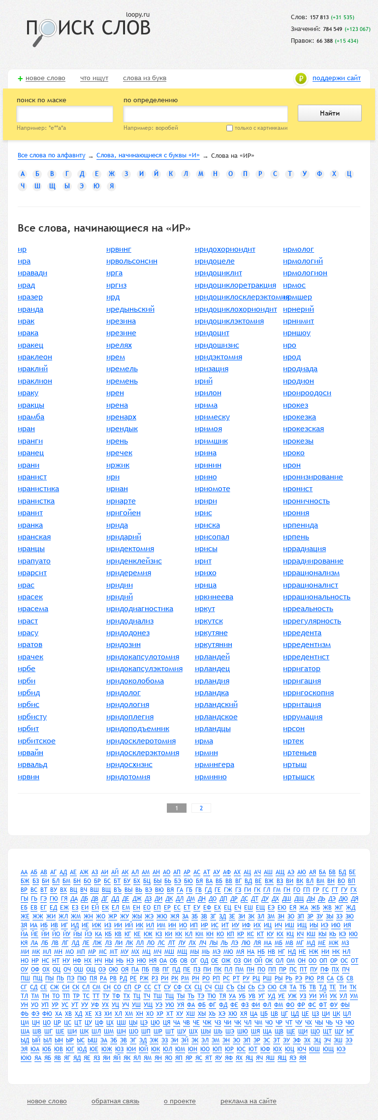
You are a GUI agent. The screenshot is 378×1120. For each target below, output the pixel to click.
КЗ (159, 934)
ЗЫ (329, 916)
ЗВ (204, 916)
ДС (244, 898)
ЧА (176, 1022)
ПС (293, 969)
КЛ (188, 934)
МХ (135, 951)
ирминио (211, 776)
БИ (45, 881)
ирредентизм (307, 644)
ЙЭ (88, 934)
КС (250, 934)
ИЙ (129, 925)
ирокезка (299, 416)
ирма (204, 740)
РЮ (309, 978)
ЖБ (315, 907)
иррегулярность (312, 620)
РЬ (288, 978)
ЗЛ (260, 916)
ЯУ (218, 1058)
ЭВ (123, 1040)
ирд (113, 296)
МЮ (228, 951)
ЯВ (57, 1058)
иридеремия (128, 572)
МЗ (345, 943)
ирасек (30, 596)
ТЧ (146, 996)
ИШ (289, 925)
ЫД (25, 1040)
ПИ (207, 969)
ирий (204, 380)
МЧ (157, 951)
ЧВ (186, 1022)
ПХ (335, 969)
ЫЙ (36, 1040)
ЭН (226, 1040)
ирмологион (305, 272)
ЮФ (265, 1049)
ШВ (36, 1031)
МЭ (216, 951)
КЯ (24, 943)
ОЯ (124, 969)
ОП (323, 960)
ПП (272, 969)
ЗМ (271, 916)
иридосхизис (129, 764)
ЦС (67, 1022)
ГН (287, 889)
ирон (292, 465)
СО (117, 987)
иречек (119, 452)
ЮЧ (301, 1049)
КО (220, 934)
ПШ (25, 978)
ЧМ (258, 1022)
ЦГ (284, 1013)
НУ (66, 960)
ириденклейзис (134, 560)
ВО (341, 881)
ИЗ (107, 925)
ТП (66, 996)
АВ (43, 872)
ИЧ (278, 925)
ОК (269, 960)
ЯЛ (137, 1058)
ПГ (165, 969)
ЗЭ (339, 916)
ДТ (254, 898)
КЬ (332, 934)
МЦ (146, 951)
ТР (76, 996)
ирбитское (37, 740)
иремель (122, 368)
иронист (298, 488)
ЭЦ (317, 1040)
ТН (45, 996)
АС (196, 872)
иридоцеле (215, 260)
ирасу (28, 632)
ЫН (59, 1040)
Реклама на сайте (248, 1101)
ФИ (256, 1005)
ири (113, 476)
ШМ (109, 1031)
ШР (158, 1031)
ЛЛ (140, 943)
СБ (340, 978)
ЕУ (196, 907)
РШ (267, 978)
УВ (252, 996)
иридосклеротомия (141, 740)
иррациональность (316, 596)
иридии (119, 584)
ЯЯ (302, 1058)
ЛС (161, 943)
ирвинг (118, 249)
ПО (261, 969)
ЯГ (67, 1058)
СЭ (261, 987)
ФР (301, 1005)
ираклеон (35, 356)
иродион (298, 380)
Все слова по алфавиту (51, 155)
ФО (290, 1005)
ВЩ (106, 889)
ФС (312, 1005)
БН (77, 881)
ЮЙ (143, 1049)
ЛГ (65, 943)
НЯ (153, 960)
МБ (279, 943)
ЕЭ (271, 907)
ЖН (88, 916)
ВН (331, 881)
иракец (30, 345)
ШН (121, 1031)
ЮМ (180, 1049)
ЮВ (58, 1049)
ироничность (306, 500)
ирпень (296, 536)
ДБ (84, 898)
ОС (344, 960)
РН (195, 978)
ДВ (94, 898)
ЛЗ (108, 943)
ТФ (116, 996)
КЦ (290, 934)
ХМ (129, 1013)
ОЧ (67, 969)
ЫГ (350, 1031)
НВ (271, 951)
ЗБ (194, 916)
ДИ (158, 898)
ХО (150, 1013)
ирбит (28, 728)
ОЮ (113, 969)
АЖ (84, 872)
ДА (74, 898)
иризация (211, 368)
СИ (65, 987)
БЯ (199, 881)
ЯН (158, 1058)
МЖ (334, 943)
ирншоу (297, 332)
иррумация (302, 716)
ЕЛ (115, 907)
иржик (117, 465)
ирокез (295, 405)
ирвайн (30, 752)
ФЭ (35, 1013)
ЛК (129, 943)
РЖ (144, 978)
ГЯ (64, 898)
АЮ (301, 872)
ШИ (72, 1031)
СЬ (251, 987)
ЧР (279, 1022)
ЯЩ (282, 1058)
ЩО (315, 1031)
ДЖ (137, 898)
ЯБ (47, 1058)
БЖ (25, 881)
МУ (124, 951)
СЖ (54, 987)
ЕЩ (260, 907)
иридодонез (128, 632)
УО (34, 1005)
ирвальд (32, 764)
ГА (180, 889)
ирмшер (297, 296)
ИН (172, 925)
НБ (261, 951)
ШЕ (60, 1031)
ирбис (28, 704)
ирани (28, 465)
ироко (294, 452)
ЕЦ (227, 907)
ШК (84, 1031)
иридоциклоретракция (235, 285)
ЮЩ (328, 1049)
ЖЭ (149, 916)
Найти (330, 113)
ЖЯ (174, 916)
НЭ (130, 960)
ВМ (320, 881)
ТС (86, 996)
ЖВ (327, 907)
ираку (28, 392)
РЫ (279, 978)
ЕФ (207, 907)
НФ (77, 960)
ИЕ (85, 925)
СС (147, 987)
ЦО (47, 1022)
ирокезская (303, 428)
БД (342, 872)
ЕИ (85, 907)
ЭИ (174, 1040)
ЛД (75, 943)
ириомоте (212, 488)
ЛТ (171, 943)
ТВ (312, 987)
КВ (118, 934)
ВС (34, 889)
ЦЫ (133, 1022)
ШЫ (206, 1031)
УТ (74, 1005)
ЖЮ (162, 916)
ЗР (310, 916)
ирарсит (32, 572)
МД (311, 943)
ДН (202, 898)
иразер (30, 296)
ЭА (103, 1040)
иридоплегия (130, 716)
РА (103, 978)
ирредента (302, 632)
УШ (136, 1005)
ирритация (302, 704)
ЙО (56, 934)
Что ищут (94, 78)
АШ (268, 872)
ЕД (53, 907)
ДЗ (148, 898)
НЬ (120, 960)
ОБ (173, 960)
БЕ (352, 872)
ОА (163, 960)
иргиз (116, 285)
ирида (117, 525)
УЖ (292, 996)
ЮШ (314, 1049)
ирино (206, 476)
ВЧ (83, 889)
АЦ (247, 872)
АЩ (280, 872)
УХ (105, 1005)
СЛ (86, 987)
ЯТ (208, 1058)
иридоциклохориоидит (236, 309)
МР (92, 951)
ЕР (167, 907)
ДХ (275, 898)
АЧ (257, 872)
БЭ (177, 881)
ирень (117, 440)
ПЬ (60, 978)
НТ (56, 960)
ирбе (26, 668)
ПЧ (345, 969)
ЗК (251, 916)
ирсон (294, 728)
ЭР (256, 1040)
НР (35, 960)
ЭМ (216, 1040)
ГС (325, 889)
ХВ (68, 1013)
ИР (204, 925)
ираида (30, 309)
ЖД (350, 907)
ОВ (184, 960)
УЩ (148, 1005)
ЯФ (229, 1058)
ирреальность (308, 608)
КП (230, 934)
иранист (32, 476)
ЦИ (326, 1013)
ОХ (46, 969)
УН (24, 1005)
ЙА (24, 934)
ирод (292, 356)
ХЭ (222, 1013)
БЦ (147, 881)
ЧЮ (350, 1022)
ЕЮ (282, 907)
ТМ (35, 996)
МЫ (194, 951)
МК (36, 951)
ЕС (177, 907)
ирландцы (213, 728)
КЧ (300, 934)
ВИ (289, 881)
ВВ (228, 881)
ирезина (121, 320)
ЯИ (106, 1058)
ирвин (28, 776)
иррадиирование (313, 560)
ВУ (53, 889)
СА (330, 978)
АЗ (95, 872)
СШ (219, 987)
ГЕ (218, 889)
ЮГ (70, 1049)
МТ (114, 951)
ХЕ (88, 1013)
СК (75, 987)
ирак (26, 320)
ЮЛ (167, 1049)
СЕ (43, 987)
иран (26, 428)
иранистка (36, 500)
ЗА (185, 916)
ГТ (335, 889)
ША (25, 1031)
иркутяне (211, 632)
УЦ (115, 1005)
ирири (206, 500)
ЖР (112, 916)
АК (125, 872)
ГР (316, 889)
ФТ (323, 1005)
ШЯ (255, 1031)
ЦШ (121, 1022)
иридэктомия (218, 356)
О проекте (180, 1101)
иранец (31, 452)
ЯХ (239, 1058)
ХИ (108, 1013)
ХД (78, 1013)
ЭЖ (154, 1040)
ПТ (303, 969)
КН (210, 934)
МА (268, 943)
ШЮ (242, 1031)
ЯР (189, 1058)
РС (226, 978)
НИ (325, 951)
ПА (135, 969)
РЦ (256, 978)
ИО (183, 925)
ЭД (143, 1040)
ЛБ (44, 943)
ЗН (281, 916)
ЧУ (298, 1022)
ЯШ (270, 1058)
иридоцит (212, 332)
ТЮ (211, 996)
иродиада (300, 368)
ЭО (236, 1040)
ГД (208, 889)
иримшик (211, 440)
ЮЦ (289, 1049)
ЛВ (55, 943)
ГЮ (54, 898)
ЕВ (34, 907)
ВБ (219, 881)
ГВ (198, 889)
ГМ (277, 889)
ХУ (179, 1013)
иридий (119, 596)
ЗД (222, 916)
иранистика (38, 488)
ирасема (33, 608)
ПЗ (196, 969)
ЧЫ (319, 1022)
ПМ (239, 969)
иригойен (123, 512)
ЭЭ (349, 1040)
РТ (236, 978)
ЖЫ (137, 916)
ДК (169, 898)
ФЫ (345, 1005)
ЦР (57, 1022)
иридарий (123, 536)
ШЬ (218, 1031)
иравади (32, 272)
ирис (203, 512)
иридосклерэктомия (142, 752)
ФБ (202, 1005)
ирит (203, 560)
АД (63, 872)
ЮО (205, 1049)
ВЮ (159, 889)
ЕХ (217, 907)
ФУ (334, 1005)
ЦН (36, 1022)
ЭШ (338, 1040)
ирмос (294, 285)
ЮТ (253, 1049)
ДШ (286, 898)
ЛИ (119, 943)
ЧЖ (207, 1022)
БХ (136, 881)
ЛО (151, 943)
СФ (178, 987)
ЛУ (182, 943)
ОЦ (57, 969)
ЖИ (51, 916)
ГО (296, 889)
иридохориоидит (225, 249)
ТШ (157, 996)
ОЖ (226, 960)
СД (33, 987)
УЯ (180, 1005)
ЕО (147, 907)
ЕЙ (95, 907)
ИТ (225, 925)
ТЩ (169, 996)
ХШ (190, 1013)
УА (232, 996)
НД (292, 951)
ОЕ (215, 960)
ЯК (127, 1058)
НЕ (302, 951)
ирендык (122, 428)
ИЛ (150, 925)
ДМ (191, 898)
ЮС (241, 1049)
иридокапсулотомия (142, 656)
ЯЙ (117, 1058)
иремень (122, 380)
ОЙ (258, 960)
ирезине (121, 332)
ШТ (169, 1031)
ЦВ (274, 1013)
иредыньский (130, 309)
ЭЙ (185, 1040)
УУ (84, 1005)
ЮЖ (106, 1049)
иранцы (31, 548)
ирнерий (298, 309)
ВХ (63, 889)
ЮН (192, 1049)
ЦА (253, 1013)
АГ (53, 872)
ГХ (353, 889)
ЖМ (76, 916)
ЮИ (131, 1049)
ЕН (136, 907)
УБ (242, 996)
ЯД (77, 1058)
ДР (234, 898)
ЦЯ (166, 1022)
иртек (293, 740)
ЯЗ (97, 1058)
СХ (188, 987)
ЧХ (308, 1022)
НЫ (109, 960)
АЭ (290, 872)
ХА (58, 1013)
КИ (168, 934)
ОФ (35, 969)
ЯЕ (87, 1058)
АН (156, 872)
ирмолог (298, 249)
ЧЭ (339, 1022)
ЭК (194, 1040)
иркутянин (213, 644)
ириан (117, 488)
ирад (26, 285)
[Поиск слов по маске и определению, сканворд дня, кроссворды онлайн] (88, 29)
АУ (216, 872)
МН (58, 951)
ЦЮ (155, 1022)
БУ (127, 881)
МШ (169, 951)
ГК (257, 889)
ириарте (121, 500)
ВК (299, 881)
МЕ (322, 943)
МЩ (182, 951)
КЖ (148, 934)
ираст (28, 620)
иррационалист (310, 584)
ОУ (24, 969)
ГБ (189, 889)
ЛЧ (202, 943)
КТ (260, 934)
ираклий (33, 368)
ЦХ (110, 1022)
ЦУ (88, 1022)
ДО (213, 898)
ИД (75, 925)
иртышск (299, 776)
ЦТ (78, 1022)
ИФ (246, 925)
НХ (88, 960)
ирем (115, 356)
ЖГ (339, 907)
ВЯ (170, 889)
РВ (113, 978)
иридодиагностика (139, 608)
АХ (237, 872)
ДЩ (299, 898)
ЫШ (92, 1040)
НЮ (141, 960)
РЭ (298, 978)
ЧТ (288, 1022)
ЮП (217, 1049)
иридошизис (217, 345)
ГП (306, 889)
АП (177, 872)
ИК (139, 925)
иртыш (295, 764)
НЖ (313, 951)
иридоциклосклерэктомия (242, 296)
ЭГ (133, 1040)
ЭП (247, 1040)
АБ (34, 872)
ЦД (295, 1013)
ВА (209, 881)
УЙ (323, 996)
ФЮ (47, 1013)
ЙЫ (77, 934)
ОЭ (102, 969)
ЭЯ (24, 1049)
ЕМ (126, 907)
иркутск (209, 620)
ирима (206, 405)
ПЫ (49, 978)
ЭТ (276, 1040)
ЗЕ (232, 916)
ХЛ (118, 1013)
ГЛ (266, 889)
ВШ (94, 889)
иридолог (123, 692)
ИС (215, 925)
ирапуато (34, 560)
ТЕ (332, 987)
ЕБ (24, 907)
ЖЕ (25, 916)
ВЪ (118, 889)
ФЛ (267, 1005)
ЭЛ (205, 1040)
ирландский (216, 704)
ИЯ (347, 925)
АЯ (312, 872)
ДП (223, 898)
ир (22, 249)
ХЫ (202, 1013)
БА (322, 872)
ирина (206, 452)
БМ (66, 881)
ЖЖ (37, 916)
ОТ (354, 960)
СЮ (272, 987)
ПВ (155, 969)
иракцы (31, 405)
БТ (117, 881)
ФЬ (25, 1013)
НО (25, 960)
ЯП (179, 1058)
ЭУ (286, 1040)
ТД (322, 987)
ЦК (336, 1013)
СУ (167, 987)
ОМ (290, 960)
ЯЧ (259, 1058)
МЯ (240, 951)
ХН (139, 1013)
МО (69, 951)
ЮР (229, 1049)
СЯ (283, 987)
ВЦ (73, 889)
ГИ (247, 889)
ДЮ (343, 898)
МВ (289, 943)
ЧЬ (329, 1022)
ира (24, 260)
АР (187, 872)
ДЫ (311, 898)
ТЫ (181, 996)
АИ (104, 872)
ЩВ (279, 1031)
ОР (334, 960)
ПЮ (82, 978)
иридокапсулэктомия (144, 668)
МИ (25, 951)
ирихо (206, 572)
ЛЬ (224, 943)
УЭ (159, 1005)
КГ (128, 934)
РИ (164, 978)
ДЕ (125, 898)
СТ (157, 987)
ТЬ (191, 996)
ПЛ (228, 969)
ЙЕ (34, 934)
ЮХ (277, 1049)
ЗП (300, 916)
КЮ (353, 934)
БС (107, 881)
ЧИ (227, 1022)
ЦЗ (315, 1013)
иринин (208, 465)
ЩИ (303, 1031)
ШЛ (96, 1031)
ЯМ (148, 1058)
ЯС (198, 1058)
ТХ (126, 996)
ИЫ (314, 925)
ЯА (37, 1058)
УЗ (303, 996)
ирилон (208, 392)
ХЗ (98, 1013)
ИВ (54, 925)
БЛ (56, 881)
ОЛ (280, 960)
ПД (176, 969)
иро (289, 345)
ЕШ (248, 907)
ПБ (145, 969)
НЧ (98, 960)
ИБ (44, 925)
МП (81, 951)
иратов (30, 644)
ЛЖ (97, 943)
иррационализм (311, 572)
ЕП (157, 907)
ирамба (31, 416)
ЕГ (43, 907)
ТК (352, 987)
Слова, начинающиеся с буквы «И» (148, 155)
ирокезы (298, 440)
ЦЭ (144, 1022)
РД (123, 978)
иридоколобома (135, 680)
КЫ (322, 934)
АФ (227, 872)
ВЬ (138, 889)
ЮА (35, 1049)
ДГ (104, 898)
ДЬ (321, 898)
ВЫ (128, 889)
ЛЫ (213, 943)
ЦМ (25, 1022)
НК (336, 951)
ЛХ (192, 943)
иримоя (208, 428)
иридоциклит (218, 272)
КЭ (342, 934)
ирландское (216, 716)
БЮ (188, 881)
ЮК (155, 1049)
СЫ (241, 987)
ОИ (248, 960)
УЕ (281, 996)
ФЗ (245, 1005)
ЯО (168, 1058)
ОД (204, 960)
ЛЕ (86, 943)
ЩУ (339, 1031)
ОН (302, 960)
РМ (185, 978)
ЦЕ (305, 1013)
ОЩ (90, 969)
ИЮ (336, 925)
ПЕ (186, 969)
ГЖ (228, 889)
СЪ (230, 987)
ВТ (43, 889)
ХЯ (243, 1013)
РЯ (320, 978)
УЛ (343, 996)
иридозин (123, 644)
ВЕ (258, 881)
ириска (207, 525)
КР (240, 934)
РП (216, 978)
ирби (26, 680)
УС (65, 1005)
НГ (281, 951)
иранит (30, 512)
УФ (95, 1005)
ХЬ (212, 1013)
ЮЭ (341, 1049)
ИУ (235, 925)
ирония (296, 512)
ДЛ (180, 898)
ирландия (212, 680)
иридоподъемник (137, 728)
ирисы (206, 548)
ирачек (30, 656)
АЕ (73, 872)
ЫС (81, 1040)
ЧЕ (196, 1022)
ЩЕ (290, 1031)
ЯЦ (249, 1058)
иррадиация (304, 548)
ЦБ (264, 1013)
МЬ (206, 951)
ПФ (324, 969)
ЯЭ (292, 1058)
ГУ (344, 889)
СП (127, 987)
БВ (332, 872)
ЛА (34, 943)
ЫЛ (47, 1040)
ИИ (118, 925)
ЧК (237, 1022)
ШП (146, 1031)
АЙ (115, 872)
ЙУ (66, 934)
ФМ (278, 1005)
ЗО (290, 916)
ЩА (267, 1031)
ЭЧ (327, 1040)
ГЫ (24, 898)
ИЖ (96, 925)
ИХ (257, 925)
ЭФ (297, 1040)
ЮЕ (94, 1049)
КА (98, 934)
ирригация (302, 680)
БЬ (167, 881)
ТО (56, 996)
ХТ (169, 1013)
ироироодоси (307, 392)
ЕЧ (237, 907)
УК (333, 996)
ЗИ (241, 916)
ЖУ (124, 916)
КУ (270, 934)
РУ (246, 978)
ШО (133, 1031)
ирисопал (212, 536)
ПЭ (70, 978)
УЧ (125, 1005)
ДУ (265, 898)
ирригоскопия (308, 692)
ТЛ (24, 996)
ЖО (100, 916)
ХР (160, 1013)
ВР (24, 889)
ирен (115, 392)
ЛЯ (257, 943)
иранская (34, 536)
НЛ (346, 951)
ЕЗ (75, 907)
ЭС (266, 1040)
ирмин (206, 752)
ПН (250, 969)
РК (174, 978)
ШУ (181, 1031)
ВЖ (269, 881)
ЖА (303, 907)
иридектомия (130, 548)
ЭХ (307, 1040)
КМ (199, 934)
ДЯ (354, 898)
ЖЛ (63, 916)
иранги (30, 440)
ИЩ (302, 925)
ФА (191, 1005)
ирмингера (214, 764)
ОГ (193, 960)
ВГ (238, 881)
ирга (114, 272)
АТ (206, 872)
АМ (146, 872)
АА (24, 872)
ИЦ (268, 925)
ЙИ (45, 934)
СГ (24, 987)
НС (45, 960)
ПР (282, 969)
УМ (354, 996)
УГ (261, 996)
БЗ (35, 881)
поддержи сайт (337, 78)
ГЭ (43, 898)
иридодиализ (130, 620)
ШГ (48, 1031)
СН (107, 987)
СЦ (198, 987)
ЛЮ (246, 943)
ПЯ (93, 978)
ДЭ (332, 898)
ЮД (82, 1049)
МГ (300, 943)
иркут (205, 608)
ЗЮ (350, 916)
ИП (194, 925)
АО (166, 872)
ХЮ (232, 1013)
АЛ (135, 872)
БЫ (157, 881)
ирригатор (301, 668)
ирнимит (298, 320)
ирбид (29, 692)
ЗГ (213, 916)
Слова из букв (144, 78)
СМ (96, 987)
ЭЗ (164, 1040)
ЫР (70, 1040)
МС (103, 951)
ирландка (212, 692)
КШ (311, 934)
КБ (108, 934)
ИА (33, 925)
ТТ (96, 996)
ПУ (313, 969)
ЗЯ (24, 925)
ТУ (105, 996)
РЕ (133, 978)
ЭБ (113, 1040)
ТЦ (136, 996)
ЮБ (46, 1049)
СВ (349, 978)
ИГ (64, 925)
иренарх (121, 416)
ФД (223, 1005)
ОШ (78, 969)
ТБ (302, 987)
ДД (115, 898)
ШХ (193, 1031)
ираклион (35, 380)
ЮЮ (26, 1058)
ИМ (161, 925)
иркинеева (214, 596)
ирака (28, 332)
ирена (117, 405)
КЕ (137, 934)
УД (271, 996)
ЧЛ (248, 1022)
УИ (312, 996)
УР (55, 1005)
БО (87, 881)
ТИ (342, 987)
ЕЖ (64, 907)
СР (137, 987)
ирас (26, 584)
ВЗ (280, 881)
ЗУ (319, 916)
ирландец (212, 668)
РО (206, 978)
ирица (206, 584)
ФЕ (234, 1005)
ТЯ (222, 996)
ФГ (212, 1005)
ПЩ (37, 978)
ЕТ (187, 907)
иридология (127, 704)
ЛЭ (234, 943)
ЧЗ (218, 1022)
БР (97, 881)
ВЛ (310, 881)
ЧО (269, 1022)
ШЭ (229, 1031)
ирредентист (306, 656)
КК (178, 934)
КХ (280, 934)
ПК (217, 969)
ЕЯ (292, 907)
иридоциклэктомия (229, 320)
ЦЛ (347, 1013)
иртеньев (299, 752)
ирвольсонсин (132, 260)
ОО (312, 960)
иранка (30, 525)
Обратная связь (115, 1101)
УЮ (169, 1005)
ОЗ (237, 960)
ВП (351, 881)
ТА (292, 987)
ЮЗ (119, 1049)
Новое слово (45, 78)
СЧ (208, 987)
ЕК (105, 907)
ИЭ (324, 925)
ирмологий (303, 260)
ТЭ (200, 996)
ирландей (212, 656)
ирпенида (300, 525)
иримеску (212, 416)
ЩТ (327, 1031)
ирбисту (32, 716)
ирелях (119, 345)
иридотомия (128, 776)
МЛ (47, 951)
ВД (248, 881)
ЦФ (99, 1022)
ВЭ (148, 889)
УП (45, 1005)
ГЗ (238, 889)
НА (250, 951)
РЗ (155, 978)
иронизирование (313, 476)
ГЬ (34, 898)
